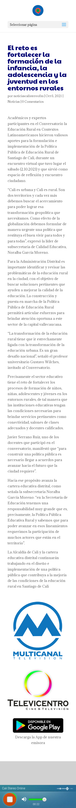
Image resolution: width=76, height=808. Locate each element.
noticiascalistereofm (28, 96)
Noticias (14, 102)
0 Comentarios (33, 102)
